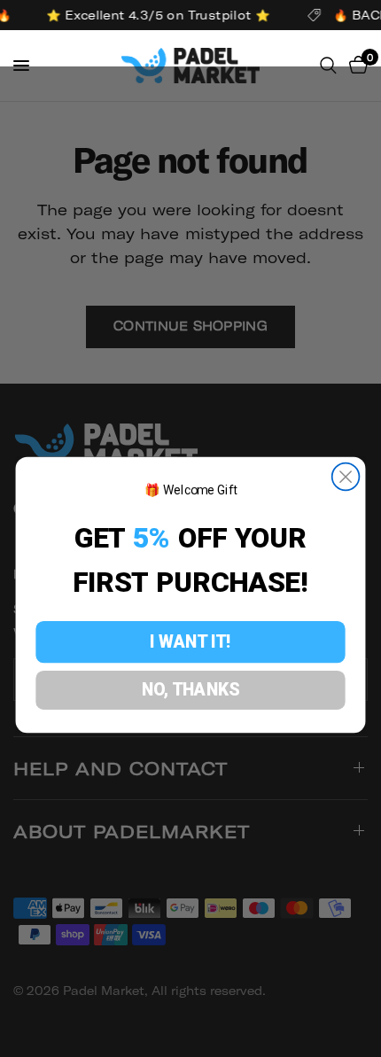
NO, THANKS (191, 689)
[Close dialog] (346, 477)
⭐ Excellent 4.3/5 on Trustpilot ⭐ (156, 15)
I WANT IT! (190, 641)
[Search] (328, 65)
